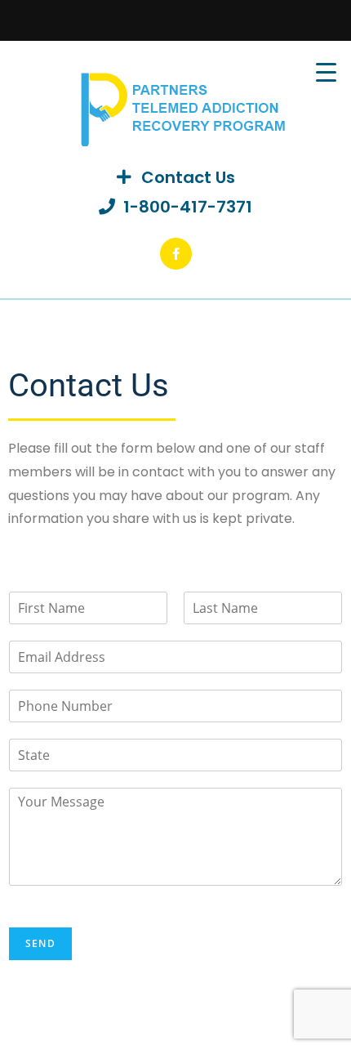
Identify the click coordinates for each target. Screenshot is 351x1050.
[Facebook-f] (176, 254)
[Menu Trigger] (326, 71)
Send (40, 943)
